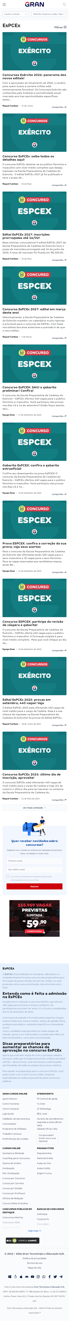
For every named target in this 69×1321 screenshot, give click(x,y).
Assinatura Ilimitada (13, 1153)
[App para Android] (26, 1277)
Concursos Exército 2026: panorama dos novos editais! (34, 76)
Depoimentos (44, 1153)
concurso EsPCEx (39, 1002)
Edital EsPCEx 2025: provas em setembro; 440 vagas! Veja (27, 701)
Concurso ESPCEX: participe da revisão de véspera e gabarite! (33, 623)
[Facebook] (49, 1277)
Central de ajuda (48, 1099)
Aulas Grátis (43, 1168)
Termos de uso (34, 1263)
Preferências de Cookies (15, 1139)
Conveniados (9, 1124)
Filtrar (58, 27)
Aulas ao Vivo (44, 1163)
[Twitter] (55, 1277)
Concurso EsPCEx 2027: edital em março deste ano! (34, 310)
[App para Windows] (9, 1277)
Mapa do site (34, 1268)
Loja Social (8, 1114)
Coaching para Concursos (16, 1158)
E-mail (43, 1114)
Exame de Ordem (12, 1163)
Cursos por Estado (12, 1188)
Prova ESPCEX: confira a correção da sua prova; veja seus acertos (34, 545)
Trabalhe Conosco (12, 1134)
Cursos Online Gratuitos (15, 1203)
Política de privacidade (34, 1258)
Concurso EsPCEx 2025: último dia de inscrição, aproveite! (32, 776)
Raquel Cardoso (10, 105)
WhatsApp (45, 1109)
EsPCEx (53, 1071)
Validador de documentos (16, 1119)
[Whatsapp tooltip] (44, 1277)
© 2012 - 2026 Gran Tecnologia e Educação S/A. (34, 1253)
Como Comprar (11, 1109)
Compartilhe (58, 107)
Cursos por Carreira (13, 1183)
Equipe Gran (9, 414)
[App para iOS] (21, 1277)
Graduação (8, 1168)
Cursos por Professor (14, 1193)
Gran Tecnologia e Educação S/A (49, 1287)
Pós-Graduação (11, 1173)
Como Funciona (11, 1104)
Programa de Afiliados (14, 1129)
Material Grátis (45, 1158)
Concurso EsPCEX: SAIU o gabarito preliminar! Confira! (29, 388)
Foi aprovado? (47, 1138)
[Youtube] (32, 1277)
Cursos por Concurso (14, 1178)
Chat (42, 1104)
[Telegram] (61, 1277)
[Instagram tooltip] (38, 1277)
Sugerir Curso (44, 1173)
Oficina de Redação (13, 1198)
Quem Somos (10, 1099)
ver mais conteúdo (33, 808)
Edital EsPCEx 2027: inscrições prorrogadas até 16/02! (26, 236)
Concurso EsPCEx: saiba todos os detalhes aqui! (28, 157)
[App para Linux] (15, 1277)
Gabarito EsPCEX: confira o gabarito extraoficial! (31, 467)
